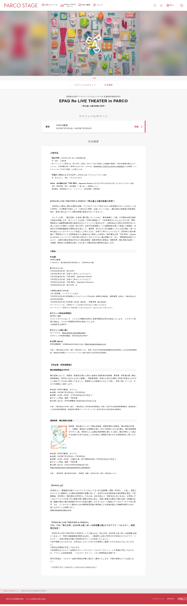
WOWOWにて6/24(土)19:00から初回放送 (109, 166)
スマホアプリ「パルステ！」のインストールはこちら (74, 567)
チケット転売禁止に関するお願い (36, 598)
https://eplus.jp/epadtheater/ (74, 333)
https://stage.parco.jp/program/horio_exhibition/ (70, 468)
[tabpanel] (93, 43)
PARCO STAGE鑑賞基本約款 (15, 598)
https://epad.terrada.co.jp (95, 344)
